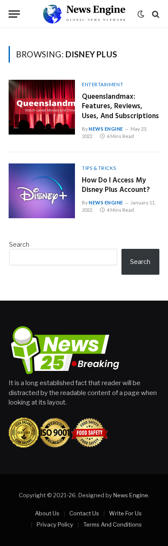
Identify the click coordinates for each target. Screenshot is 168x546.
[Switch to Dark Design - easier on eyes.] (140, 14)
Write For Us (125, 513)
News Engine (130, 495)
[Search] (154, 14)
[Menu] (14, 14)
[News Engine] (84, 14)
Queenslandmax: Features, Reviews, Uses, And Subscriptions (120, 106)
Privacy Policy (55, 524)
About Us (47, 513)
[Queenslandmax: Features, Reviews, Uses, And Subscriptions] (42, 107)
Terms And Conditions (112, 524)
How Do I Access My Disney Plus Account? (116, 185)
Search (19, 244)
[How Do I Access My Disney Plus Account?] (42, 190)
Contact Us (84, 513)
